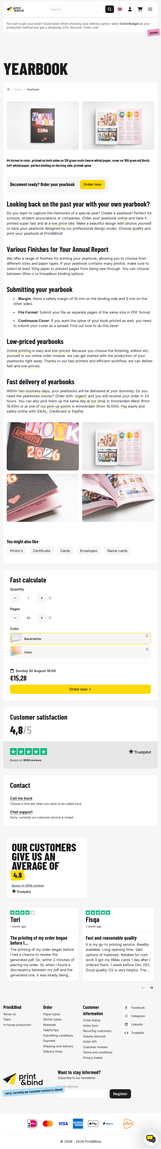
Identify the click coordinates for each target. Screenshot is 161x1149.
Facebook (138, 1007)
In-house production (17, 1025)
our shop (98, 401)
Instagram (138, 1016)
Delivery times (52, 1051)
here (113, 326)
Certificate (41, 551)
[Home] (8, 89)
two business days (33, 391)
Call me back (21, 798)
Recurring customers (97, 1031)
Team (7, 1019)
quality (137, 228)
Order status (91, 1020)
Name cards (117, 551)
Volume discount (94, 1036)
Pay (124, 406)
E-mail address (68, 1086)
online (122, 218)
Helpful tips (51, 1030)
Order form (90, 1025)
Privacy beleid (93, 1057)
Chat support (21, 812)
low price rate (63, 223)
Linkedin (137, 1024)
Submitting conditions (58, 1035)
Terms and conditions (97, 1052)
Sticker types (52, 1019)
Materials (49, 1025)
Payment (49, 1040)
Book (18, 89)
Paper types (51, 1014)
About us (9, 1014)
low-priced (61, 351)
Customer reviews (95, 1047)
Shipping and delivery (58, 1046)
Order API (90, 1041)
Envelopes (88, 551)
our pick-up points (55, 406)
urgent (80, 396)
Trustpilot (137, 1032)
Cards (65, 551)
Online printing (19, 351)
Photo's (16, 551)
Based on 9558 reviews (28, 885)
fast (33, 223)
